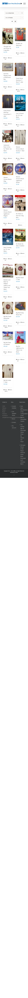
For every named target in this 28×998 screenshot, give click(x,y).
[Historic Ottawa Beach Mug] (7, 169)
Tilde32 (16, 472)
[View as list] (15, 21)
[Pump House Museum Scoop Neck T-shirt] (7, 101)
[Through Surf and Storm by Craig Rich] (7, 36)
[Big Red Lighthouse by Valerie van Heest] (20, 337)
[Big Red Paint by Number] (7, 335)
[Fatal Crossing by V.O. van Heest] (7, 237)
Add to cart (6, 58)
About (13, 419)
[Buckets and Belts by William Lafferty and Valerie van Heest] (7, 270)
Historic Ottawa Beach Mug (8, 179)
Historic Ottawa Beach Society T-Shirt (20, 148)
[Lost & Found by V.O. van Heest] (20, 103)
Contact (14, 422)
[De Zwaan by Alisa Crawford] (20, 235)
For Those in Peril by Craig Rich (20, 215)
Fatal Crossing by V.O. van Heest (7, 249)
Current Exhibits (14, 407)
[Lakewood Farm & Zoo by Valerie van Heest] (7, 136)
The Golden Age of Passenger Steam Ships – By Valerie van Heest (22, 433)
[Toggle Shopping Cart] (21, 3)
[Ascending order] (22, 13)
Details (10, 57)
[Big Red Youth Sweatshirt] (7, 308)
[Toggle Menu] (24, 3)
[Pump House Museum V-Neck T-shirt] (20, 69)
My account (14, 426)
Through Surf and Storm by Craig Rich (7, 48)
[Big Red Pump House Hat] (20, 306)
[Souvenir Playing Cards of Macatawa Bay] (7, 67)
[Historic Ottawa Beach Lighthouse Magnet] (7, 201)
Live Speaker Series (14, 413)
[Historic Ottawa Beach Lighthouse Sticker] (20, 168)
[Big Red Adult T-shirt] (7, 371)
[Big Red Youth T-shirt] (20, 269)
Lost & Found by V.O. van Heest (20, 115)
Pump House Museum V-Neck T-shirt (19, 80)
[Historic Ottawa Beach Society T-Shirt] (20, 137)
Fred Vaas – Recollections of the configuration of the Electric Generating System (22, 413)
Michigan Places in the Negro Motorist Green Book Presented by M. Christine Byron (22, 454)
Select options (18, 90)
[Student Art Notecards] (20, 34)
